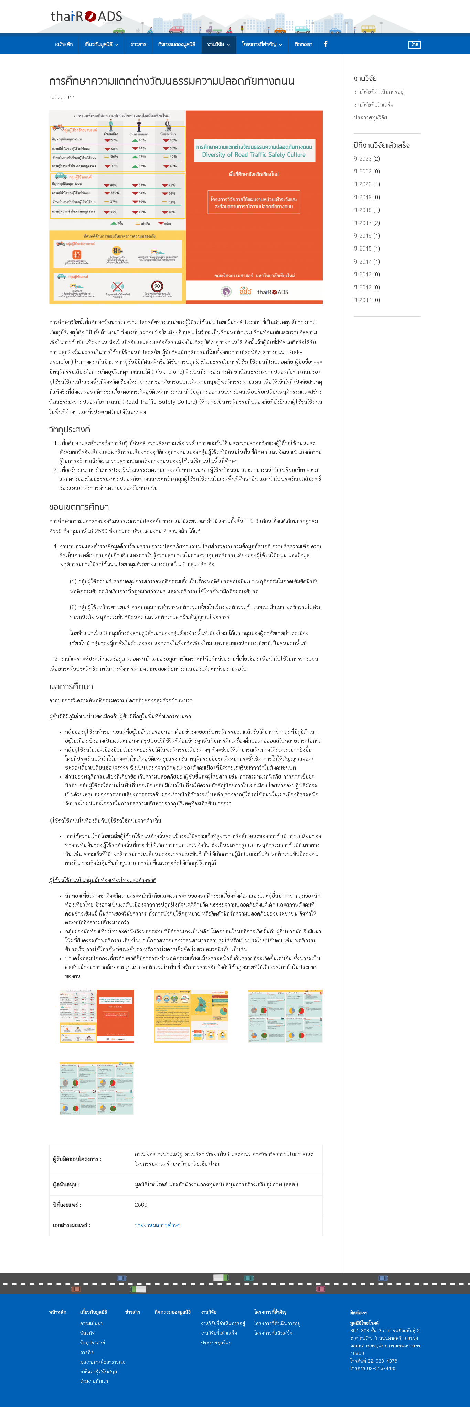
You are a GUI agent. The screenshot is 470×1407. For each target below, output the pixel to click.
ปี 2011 (363, 301)
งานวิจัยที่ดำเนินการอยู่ (379, 92)
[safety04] (97, 1088)
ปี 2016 (363, 237)
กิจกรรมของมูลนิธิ (176, 45)
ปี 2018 (363, 211)
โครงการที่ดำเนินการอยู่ (277, 1324)
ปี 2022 (363, 172)
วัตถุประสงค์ (92, 1343)
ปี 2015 (363, 249)
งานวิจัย (215, 45)
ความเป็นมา (91, 1324)
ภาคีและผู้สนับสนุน (98, 1372)
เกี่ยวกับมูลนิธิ (99, 45)
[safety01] (97, 1016)
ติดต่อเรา (303, 45)
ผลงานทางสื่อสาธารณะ (102, 1362)
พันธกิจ (87, 1333)
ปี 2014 (363, 262)
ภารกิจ (87, 1353)
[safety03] (285, 1016)
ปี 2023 (363, 159)
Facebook (324, 45)
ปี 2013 (363, 275)
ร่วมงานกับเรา (94, 1382)
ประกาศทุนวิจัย (370, 118)
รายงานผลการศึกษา (158, 1226)
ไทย (414, 45)
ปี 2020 (363, 185)
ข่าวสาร (138, 45)
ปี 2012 (363, 288)
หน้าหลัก (64, 45)
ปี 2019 (363, 198)
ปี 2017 (363, 224)
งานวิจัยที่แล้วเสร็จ (373, 105)
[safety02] (191, 1016)
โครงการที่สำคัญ (259, 45)
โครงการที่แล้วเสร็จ (273, 1333)
